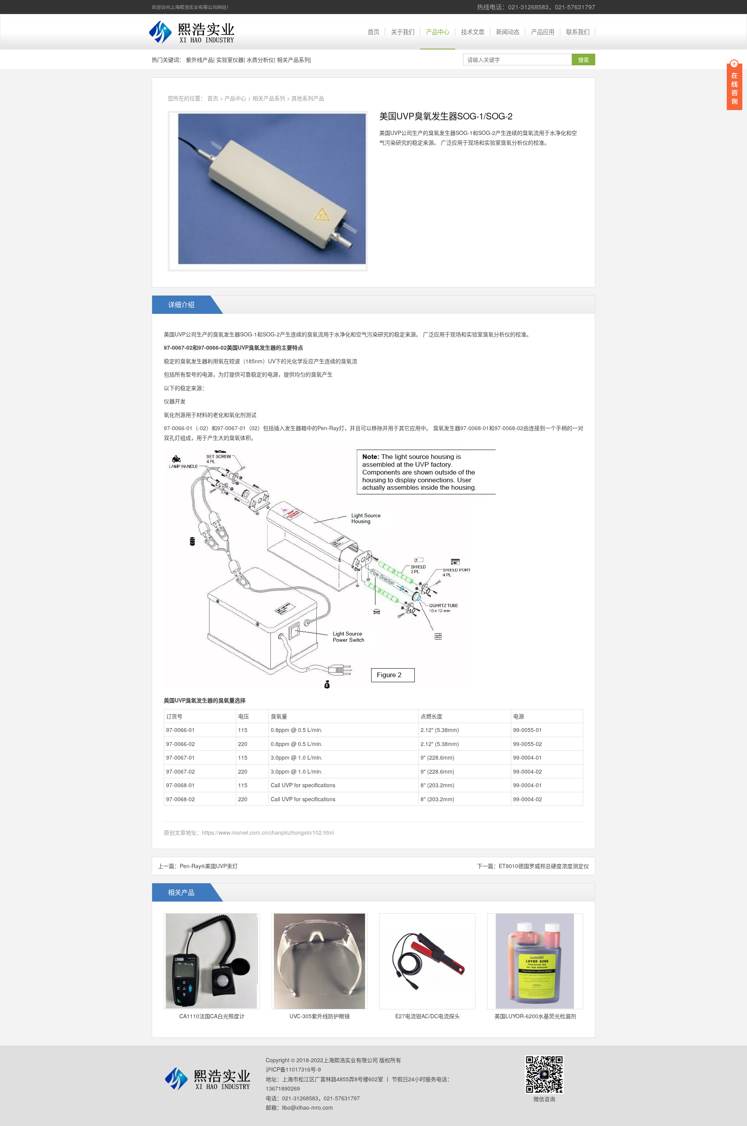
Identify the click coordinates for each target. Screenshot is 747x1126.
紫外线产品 (199, 59)
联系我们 (577, 31)
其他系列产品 (307, 98)
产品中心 (437, 31)
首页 (373, 31)
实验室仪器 (230, 59)
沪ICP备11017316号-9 (293, 1069)
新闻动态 (507, 31)
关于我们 (402, 31)
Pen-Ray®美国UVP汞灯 (209, 866)
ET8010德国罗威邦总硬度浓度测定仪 (544, 866)
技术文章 (472, 31)
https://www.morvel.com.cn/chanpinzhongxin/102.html (268, 832)
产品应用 (542, 31)
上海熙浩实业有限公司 (192, 31)
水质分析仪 (260, 59)
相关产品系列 (293, 59)
